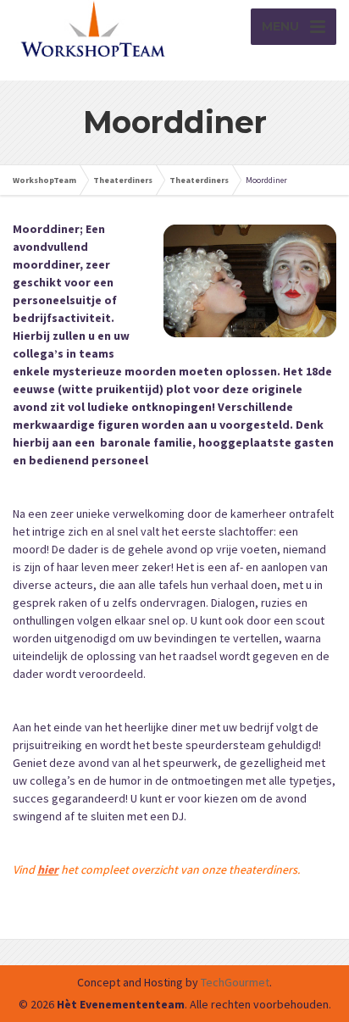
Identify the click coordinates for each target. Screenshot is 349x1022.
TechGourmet (235, 982)
